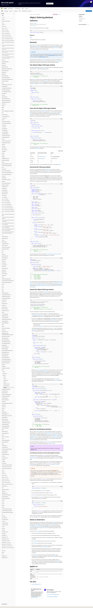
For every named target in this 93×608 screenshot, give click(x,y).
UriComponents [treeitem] (4, 517)
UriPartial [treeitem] (3, 530)
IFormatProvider (45, 527)
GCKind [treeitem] (3, 240)
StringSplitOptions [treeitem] (5, 450)
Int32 (53, 112)
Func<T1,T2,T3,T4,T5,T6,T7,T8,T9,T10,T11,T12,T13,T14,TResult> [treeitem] (8, 227)
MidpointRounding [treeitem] (5, 338)
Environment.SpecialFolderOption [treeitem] (7, 172)
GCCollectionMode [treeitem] (5, 236)
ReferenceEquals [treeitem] (6, 385)
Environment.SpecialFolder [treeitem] (6, 170)
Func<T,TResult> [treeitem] (4, 197)
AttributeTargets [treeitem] (4, 96)
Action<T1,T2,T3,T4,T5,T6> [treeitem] (6, 33)
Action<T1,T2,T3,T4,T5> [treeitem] (5, 31)
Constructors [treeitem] (5, 373)
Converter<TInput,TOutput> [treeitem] (6, 140)
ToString (44, 67)
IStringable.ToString (47, 441)
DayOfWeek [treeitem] (4, 151)
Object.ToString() (49, 169)
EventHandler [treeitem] (4, 177)
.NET (34, 14)
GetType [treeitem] (4, 382)
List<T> (53, 328)
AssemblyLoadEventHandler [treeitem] (6, 91)
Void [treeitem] (2, 554)
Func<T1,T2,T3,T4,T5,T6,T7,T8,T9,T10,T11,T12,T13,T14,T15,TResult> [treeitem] (8, 230)
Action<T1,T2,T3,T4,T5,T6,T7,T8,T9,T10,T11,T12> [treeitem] (8, 46)
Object (35, 68)
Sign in (91, 8)
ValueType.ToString (42, 156)
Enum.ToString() (41, 158)
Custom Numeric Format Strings (40, 284)
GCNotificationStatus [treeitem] (5, 243)
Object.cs (34, 25)
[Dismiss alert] (91, 2)
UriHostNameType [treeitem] (5, 524)
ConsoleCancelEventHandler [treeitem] (6, 123)
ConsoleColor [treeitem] (4, 125)
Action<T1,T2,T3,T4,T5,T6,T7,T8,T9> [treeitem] (7, 38)
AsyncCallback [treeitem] (4, 93)
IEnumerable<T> (41, 315)
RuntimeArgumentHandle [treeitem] (6, 422)
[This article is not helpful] (88, 24)
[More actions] (62, 14)
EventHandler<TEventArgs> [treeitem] (6, 179)
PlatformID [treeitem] (3, 401)
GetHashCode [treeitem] (5, 380)
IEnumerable (34, 315)
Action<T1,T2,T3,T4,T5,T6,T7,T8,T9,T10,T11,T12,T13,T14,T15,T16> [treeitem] (8, 58)
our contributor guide (36, 597)
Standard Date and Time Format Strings (44, 285)
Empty (48, 541)
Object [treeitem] (4, 371)
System (35, 23)
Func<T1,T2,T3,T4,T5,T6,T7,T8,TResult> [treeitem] (8, 209)
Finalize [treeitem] (4, 378)
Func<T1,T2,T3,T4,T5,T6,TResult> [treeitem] (7, 206)
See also (80, 21)
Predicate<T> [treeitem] (4, 405)
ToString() (54, 522)
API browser (38, 14)
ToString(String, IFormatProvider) (36, 526)
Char (51, 112)
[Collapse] (14, 13)
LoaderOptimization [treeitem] (5, 317)
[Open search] (88, 8)
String (31, 37)
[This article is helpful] (87, 24)
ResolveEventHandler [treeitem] (5, 420)
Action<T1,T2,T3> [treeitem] (4, 28)
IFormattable (52, 525)
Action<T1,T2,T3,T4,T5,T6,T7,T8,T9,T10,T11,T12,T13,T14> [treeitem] (8, 52)
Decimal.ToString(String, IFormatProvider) (53, 254)
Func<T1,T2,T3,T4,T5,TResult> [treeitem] (6, 204)
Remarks (80, 17)
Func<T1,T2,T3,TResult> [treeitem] (5, 200)
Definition (80, 16)
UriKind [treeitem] (3, 526)
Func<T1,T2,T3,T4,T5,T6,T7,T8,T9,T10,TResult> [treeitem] (8, 215)
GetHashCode (32, 438)
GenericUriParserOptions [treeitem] (6, 247)
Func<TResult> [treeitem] (4, 195)
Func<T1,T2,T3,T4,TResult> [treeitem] (6, 202)
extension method (39, 369)
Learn (31, 14)
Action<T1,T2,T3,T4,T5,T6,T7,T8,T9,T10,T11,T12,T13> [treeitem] (8, 49)
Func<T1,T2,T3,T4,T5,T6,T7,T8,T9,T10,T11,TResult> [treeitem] (8, 218)
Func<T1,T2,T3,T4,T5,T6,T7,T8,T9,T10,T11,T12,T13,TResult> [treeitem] (8, 224)
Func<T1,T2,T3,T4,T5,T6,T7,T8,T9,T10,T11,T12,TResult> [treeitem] (8, 221)
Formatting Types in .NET (36, 584)
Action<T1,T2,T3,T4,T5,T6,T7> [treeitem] (6, 35)
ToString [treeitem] (4, 387)
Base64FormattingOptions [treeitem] (6, 102)
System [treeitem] (3, 19)
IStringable (45, 455)
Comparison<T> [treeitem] (4, 118)
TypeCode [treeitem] (3, 491)
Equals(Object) (58, 437)
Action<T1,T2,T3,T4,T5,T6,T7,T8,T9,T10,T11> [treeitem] (8, 43)
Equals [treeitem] (4, 376)
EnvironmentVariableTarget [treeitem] (6, 174)
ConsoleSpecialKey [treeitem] (5, 132)
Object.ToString (33, 45)
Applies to (80, 19)
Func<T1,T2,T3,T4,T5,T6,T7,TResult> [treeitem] (7, 207)
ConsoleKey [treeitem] (4, 126)
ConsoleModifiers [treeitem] (5, 130)
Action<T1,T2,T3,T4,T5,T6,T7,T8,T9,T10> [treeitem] (8, 40)
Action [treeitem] (3, 22)
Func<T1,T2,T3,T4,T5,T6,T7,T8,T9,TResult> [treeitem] (8, 212)
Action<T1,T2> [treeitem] (4, 26)
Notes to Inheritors (82, 18)
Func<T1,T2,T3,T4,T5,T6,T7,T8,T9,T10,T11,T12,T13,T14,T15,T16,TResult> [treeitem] (8, 232)
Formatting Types (37, 47)
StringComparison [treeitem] (5, 447)
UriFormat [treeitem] (3, 521)
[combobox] (7, 15)
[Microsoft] (1, 8)
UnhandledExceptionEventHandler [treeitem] (7, 512)
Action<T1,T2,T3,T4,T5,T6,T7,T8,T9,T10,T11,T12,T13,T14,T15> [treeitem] (8, 55)
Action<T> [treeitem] (3, 24)
